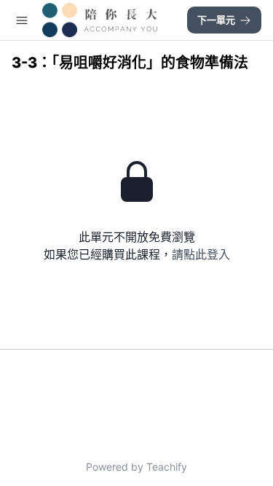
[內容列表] (22, 20)
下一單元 (216, 20)
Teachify (166, 466)
